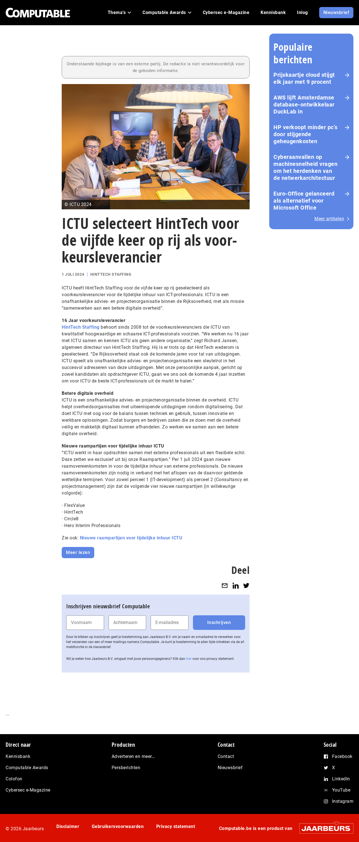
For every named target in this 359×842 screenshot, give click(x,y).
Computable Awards (27, 767)
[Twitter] (246, 585)
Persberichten (126, 767)
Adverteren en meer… (133, 756)
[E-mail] (224, 585)
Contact (226, 756)
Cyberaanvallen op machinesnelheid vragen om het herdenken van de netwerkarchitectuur (305, 167)
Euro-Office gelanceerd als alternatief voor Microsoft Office (303, 200)
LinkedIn (341, 778)
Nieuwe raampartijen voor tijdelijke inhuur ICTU (131, 538)
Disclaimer (67, 826)
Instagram (343, 801)
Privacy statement (175, 826)
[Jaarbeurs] (323, 828)
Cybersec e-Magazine (28, 790)
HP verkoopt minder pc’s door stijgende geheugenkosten (305, 134)
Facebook (342, 756)
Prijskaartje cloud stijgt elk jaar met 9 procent (304, 78)
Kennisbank (18, 756)
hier (189, 659)
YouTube (341, 790)
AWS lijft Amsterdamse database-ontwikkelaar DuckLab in (304, 104)
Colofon (14, 778)
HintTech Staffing (81, 327)
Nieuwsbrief (230, 767)
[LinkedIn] (235, 585)
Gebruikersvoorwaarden (118, 826)
